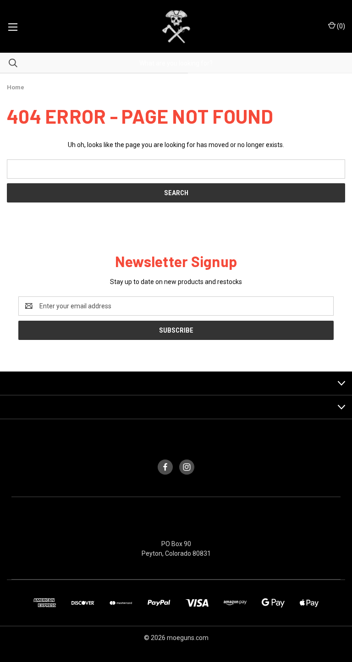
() (340, 26)
